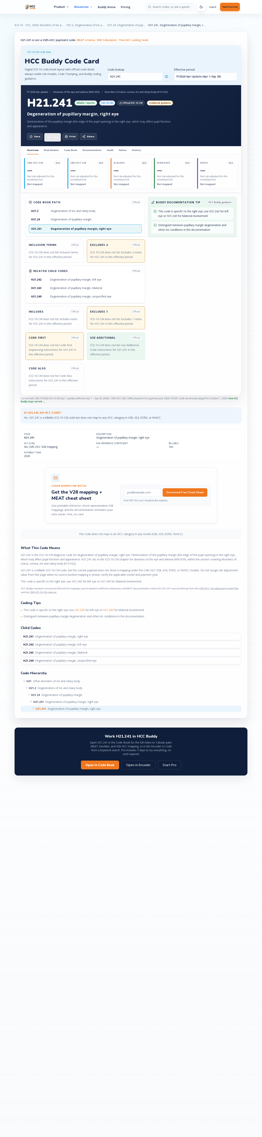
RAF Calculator (107, 40)
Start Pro (169, 765)
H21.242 (79, 610)
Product (59, 7)
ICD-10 (18, 25)
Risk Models (51, 150)
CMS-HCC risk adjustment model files (219, 588)
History (136, 150)
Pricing (125, 7)
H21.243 (108, 610)
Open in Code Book (100, 765)
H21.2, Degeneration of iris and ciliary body (85, 25)
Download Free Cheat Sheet (185, 492)
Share (90, 136)
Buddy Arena (106, 7)
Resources (81, 7)
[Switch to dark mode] (201, 7)
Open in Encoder (138, 765)
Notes (122, 150)
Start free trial (230, 6)
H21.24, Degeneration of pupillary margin (126, 25)
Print (72, 136)
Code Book (70, 150)
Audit (110, 150)
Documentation (91, 150)
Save (37, 136)
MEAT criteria (86, 40)
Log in (212, 6)
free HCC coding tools (133, 40)
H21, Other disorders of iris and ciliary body (45, 25)
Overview (33, 150)
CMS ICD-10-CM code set (42, 592)
